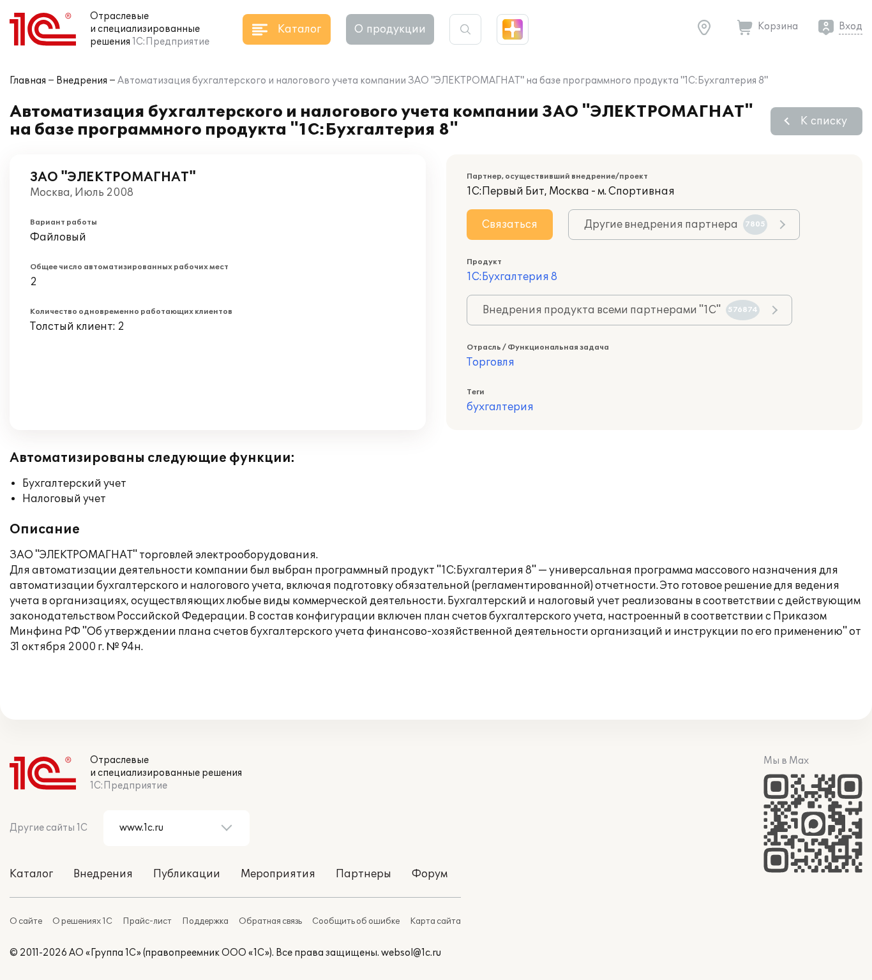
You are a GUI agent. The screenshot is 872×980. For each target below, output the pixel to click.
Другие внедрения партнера (674, 224)
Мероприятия (278, 874)
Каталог (31, 874)
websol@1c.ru (411, 952)
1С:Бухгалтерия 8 (512, 277)
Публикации (186, 874)
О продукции (390, 29)
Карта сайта (435, 921)
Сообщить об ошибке (356, 921)
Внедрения (81, 80)
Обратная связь (270, 921)
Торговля (491, 362)
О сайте (26, 921)
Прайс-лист (147, 921)
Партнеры (363, 874)
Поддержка (205, 921)
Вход (850, 26)
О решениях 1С (82, 921)
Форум (429, 874)
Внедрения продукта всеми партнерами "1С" (620, 310)
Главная (28, 80)
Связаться (509, 224)
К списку (824, 121)
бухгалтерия (500, 407)
